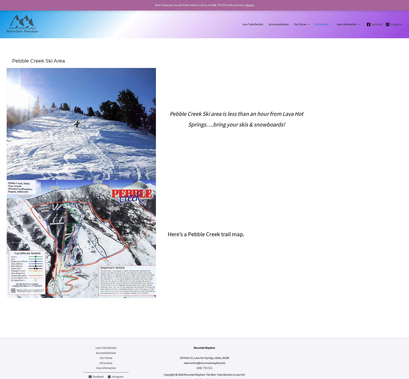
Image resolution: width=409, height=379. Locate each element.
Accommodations (106, 353)
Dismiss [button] (249, 5)
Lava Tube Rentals (106, 348)
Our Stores (106, 358)
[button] (308, 24)
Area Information (106, 368)
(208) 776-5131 (204, 368)
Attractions (106, 363)
